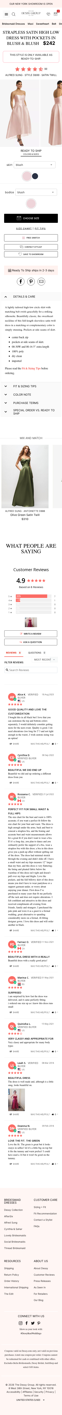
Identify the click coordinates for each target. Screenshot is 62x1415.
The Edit (8, 1293)
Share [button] (15, 743)
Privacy (50, 1391)
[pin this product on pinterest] (31, 281)
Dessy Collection (13, 1210)
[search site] (13, 14)
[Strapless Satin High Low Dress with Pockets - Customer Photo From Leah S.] (31, 622)
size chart (24, 228)
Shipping (9, 1268)
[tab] (31, 152)
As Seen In (40, 1287)
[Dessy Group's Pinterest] (40, 1322)
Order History (11, 1281)
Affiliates (27, 1391)
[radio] (17, 69)
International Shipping (16, 1287)
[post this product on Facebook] (20, 281)
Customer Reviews (44, 1274)
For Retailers (41, 1293)
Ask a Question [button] (32, 642)
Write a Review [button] (32, 633)
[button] (20, 114)
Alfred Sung (10, 1222)
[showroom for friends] (48, 14)
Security (39, 1391)
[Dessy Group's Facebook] (28, 1322)
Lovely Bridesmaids (15, 1235)
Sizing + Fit (40, 1207)
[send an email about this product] (41, 281)
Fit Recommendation (45, 1213)
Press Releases (42, 1281)
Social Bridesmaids (14, 1241)
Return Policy (11, 1274)
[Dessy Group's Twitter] (34, 1322)
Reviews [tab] (11, 652)
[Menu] (6, 14)
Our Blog (38, 1300)
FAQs (36, 1226)
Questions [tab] (34, 652)
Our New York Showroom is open (31, 3)
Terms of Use (31, 1395)
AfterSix (8, 1216)
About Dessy (41, 1268)
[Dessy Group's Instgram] (22, 1322)
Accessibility (13, 1391)
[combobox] (32, 165)
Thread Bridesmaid (14, 1248)
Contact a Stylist (43, 1219)
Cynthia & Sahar (13, 1229)
